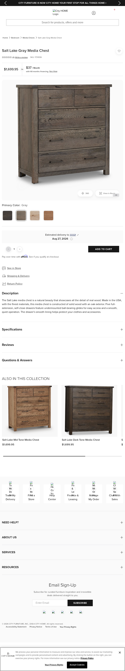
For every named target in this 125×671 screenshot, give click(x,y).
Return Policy (14, 283)
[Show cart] (115, 13)
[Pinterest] (71, 612)
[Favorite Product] (119, 51)
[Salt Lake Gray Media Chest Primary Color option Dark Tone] (7, 215)
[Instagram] (44, 612)
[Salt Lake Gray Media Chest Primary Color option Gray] (21, 215)
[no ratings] (7, 57)
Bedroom (15, 38)
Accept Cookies (77, 665)
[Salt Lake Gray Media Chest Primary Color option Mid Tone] (48, 215)
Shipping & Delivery (18, 276)
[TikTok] (80, 612)
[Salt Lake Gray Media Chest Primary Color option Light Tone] (34, 215)
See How (53, 71)
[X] (62, 612)
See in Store (14, 268)
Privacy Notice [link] (36, 627)
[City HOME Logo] (62, 13)
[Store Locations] (31, 13)
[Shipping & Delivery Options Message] (70, 239)
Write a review (21, 57)
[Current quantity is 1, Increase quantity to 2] (19, 249)
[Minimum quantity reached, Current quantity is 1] (8, 249)
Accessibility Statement (16, 627)
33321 (73, 235)
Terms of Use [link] (51, 627)
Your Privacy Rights (68, 627)
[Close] (119, 652)
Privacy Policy (87, 658)
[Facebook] (53, 612)
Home (5, 38)
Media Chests (29, 38)
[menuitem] (10, 13)
